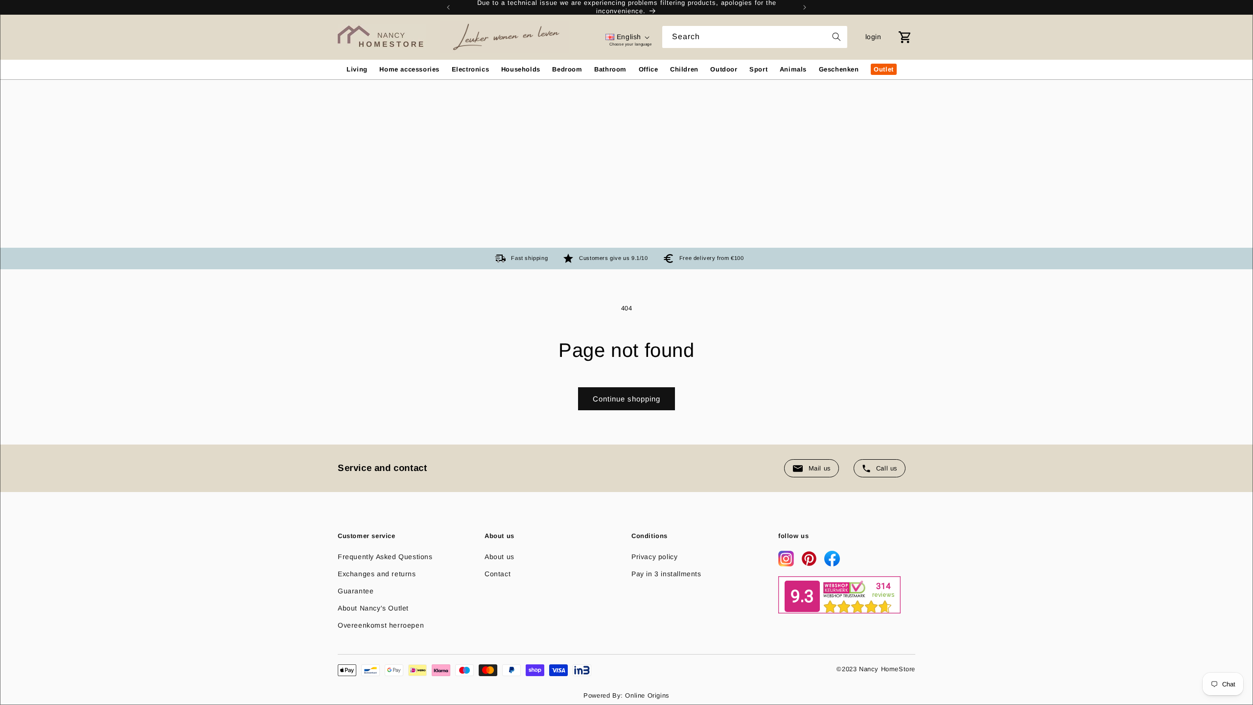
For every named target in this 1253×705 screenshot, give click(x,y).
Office (648, 69)
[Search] (836, 36)
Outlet (884, 69)
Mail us (820, 468)
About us (499, 557)
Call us (887, 468)
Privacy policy (654, 557)
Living (357, 69)
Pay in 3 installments (666, 574)
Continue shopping (626, 399)
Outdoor (723, 69)
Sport (758, 69)
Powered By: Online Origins (626, 695)
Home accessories (409, 69)
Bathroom (610, 69)
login (873, 37)
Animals (793, 69)
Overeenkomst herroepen (381, 625)
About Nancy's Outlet (373, 608)
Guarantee (355, 591)
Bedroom (567, 69)
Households (520, 69)
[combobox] (754, 37)
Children (684, 69)
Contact (497, 574)
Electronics (470, 69)
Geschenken (839, 69)
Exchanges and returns (377, 574)
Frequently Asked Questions (385, 557)
